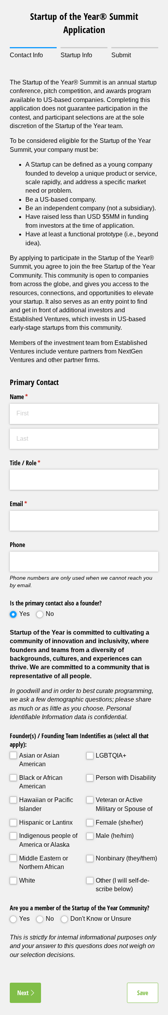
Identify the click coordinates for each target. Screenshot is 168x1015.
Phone (17, 544)
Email (28, 504)
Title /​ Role (35, 463)
